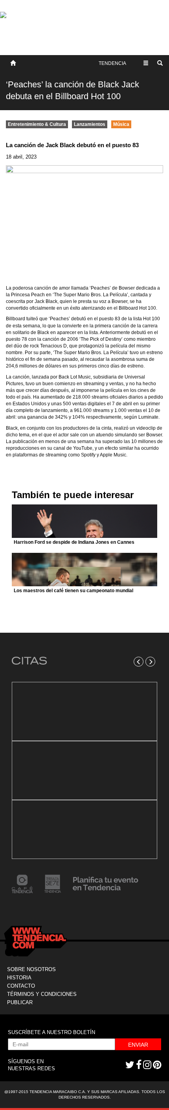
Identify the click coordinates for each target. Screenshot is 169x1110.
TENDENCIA (112, 63)
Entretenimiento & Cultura (37, 124)
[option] (84, 770)
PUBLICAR (20, 1002)
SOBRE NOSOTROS (31, 969)
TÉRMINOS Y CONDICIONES (42, 994)
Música (121, 124)
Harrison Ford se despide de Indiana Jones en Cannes (74, 542)
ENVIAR (138, 1045)
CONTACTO (21, 986)
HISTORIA (19, 978)
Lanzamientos (89, 124)
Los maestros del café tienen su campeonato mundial (73, 590)
